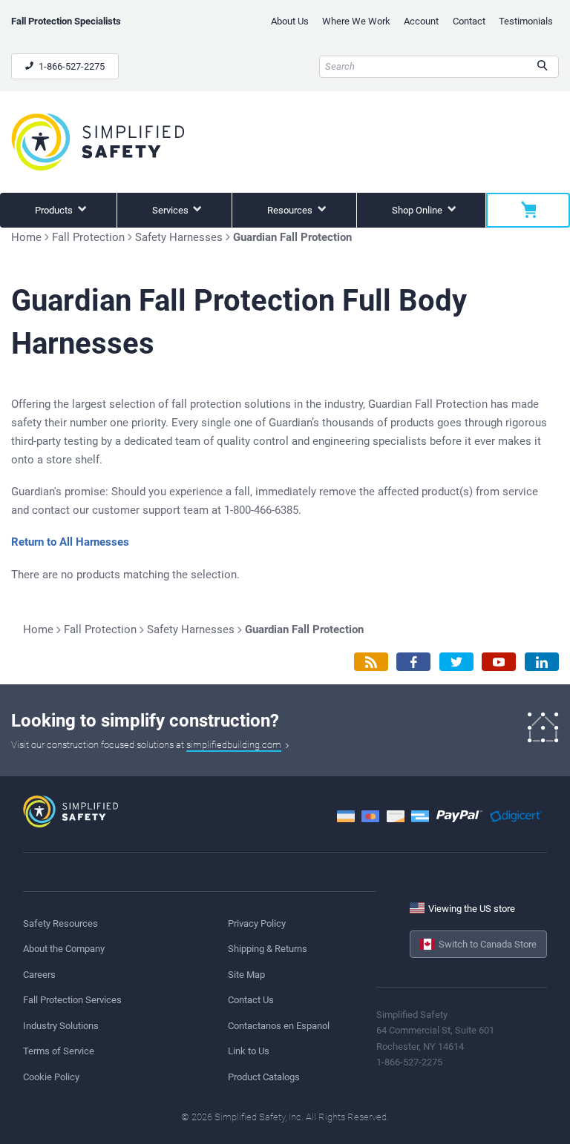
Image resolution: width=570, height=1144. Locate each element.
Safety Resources (60, 923)
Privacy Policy (257, 923)
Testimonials (526, 21)
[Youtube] (499, 661)
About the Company (64, 948)
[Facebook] (413, 661)
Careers (39, 974)
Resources (291, 210)
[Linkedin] (542, 661)
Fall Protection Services (72, 999)
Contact (469, 21)
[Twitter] (456, 661)
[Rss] (371, 661)
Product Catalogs (264, 1076)
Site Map (246, 974)
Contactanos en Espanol (279, 1025)
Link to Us (248, 1051)
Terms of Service (58, 1051)
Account (421, 21)
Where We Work (356, 21)
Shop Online (418, 210)
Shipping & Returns (267, 948)
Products (55, 210)
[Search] (542, 67)
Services (171, 210)
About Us (290, 21)
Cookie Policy (51, 1076)
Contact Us (251, 999)
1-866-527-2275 (70, 66)
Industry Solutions (61, 1025)
